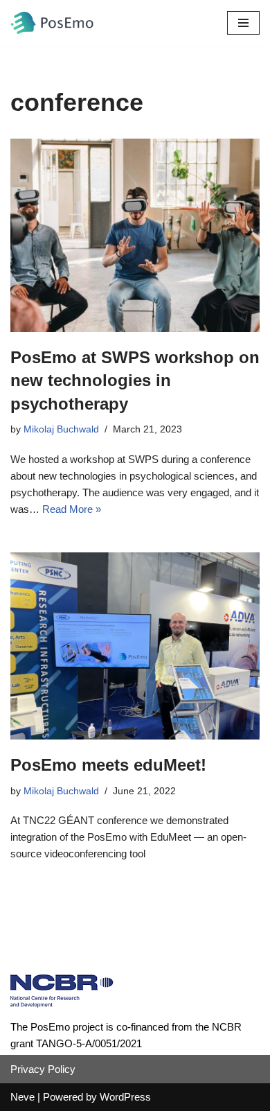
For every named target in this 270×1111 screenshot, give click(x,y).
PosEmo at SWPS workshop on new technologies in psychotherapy (135, 380)
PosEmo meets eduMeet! (108, 764)
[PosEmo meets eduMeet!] (135, 646)
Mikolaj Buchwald (61, 429)
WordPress (125, 1097)
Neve (22, 1097)
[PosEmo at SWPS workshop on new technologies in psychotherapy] (135, 235)
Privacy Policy (42, 1069)
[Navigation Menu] (243, 23)
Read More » (71, 509)
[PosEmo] (51, 23)
